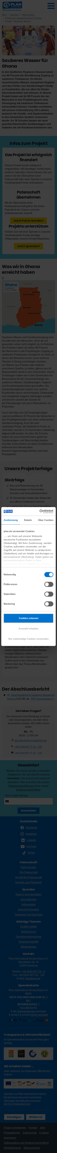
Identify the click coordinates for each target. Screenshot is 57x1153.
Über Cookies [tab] (45, 520)
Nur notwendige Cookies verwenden (28, 638)
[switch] (48, 584)
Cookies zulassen (28, 618)
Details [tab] (28, 520)
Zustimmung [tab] (11, 520)
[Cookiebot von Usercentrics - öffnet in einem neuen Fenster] (40, 511)
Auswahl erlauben (28, 628)
